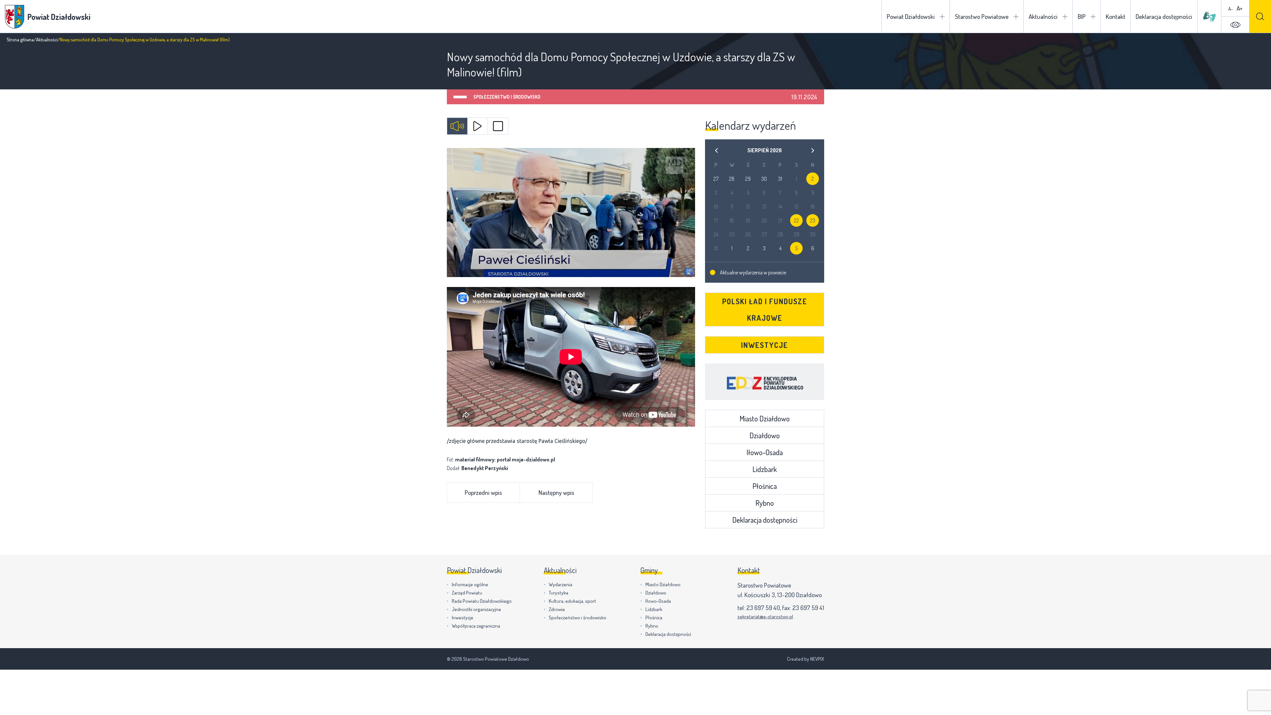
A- (1230, 9)
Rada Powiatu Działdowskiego (482, 601)
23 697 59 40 (763, 607)
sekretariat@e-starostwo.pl (765, 616)
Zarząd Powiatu (467, 593)
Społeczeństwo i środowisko (507, 97)
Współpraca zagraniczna (476, 626)
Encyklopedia (764, 381)
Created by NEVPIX (805, 659)
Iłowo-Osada (764, 452)
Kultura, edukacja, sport (572, 601)
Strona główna (20, 39)
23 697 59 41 (808, 607)
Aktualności (1043, 16)
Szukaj (1260, 16)
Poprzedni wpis (483, 492)
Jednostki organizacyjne (476, 609)
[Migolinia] (1209, 16)
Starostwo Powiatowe (982, 16)
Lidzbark (764, 469)
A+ (1240, 8)
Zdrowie (557, 609)
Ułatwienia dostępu (1235, 25)
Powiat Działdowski (911, 16)
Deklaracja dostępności (1164, 16)
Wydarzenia (560, 584)
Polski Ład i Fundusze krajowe (764, 309)
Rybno (764, 502)
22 (796, 220)
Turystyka (558, 593)
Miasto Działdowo (764, 418)
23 (812, 220)
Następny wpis (556, 492)
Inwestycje (764, 345)
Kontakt (1115, 16)
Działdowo (764, 435)
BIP (1082, 16)
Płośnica (764, 486)
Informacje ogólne (470, 584)
